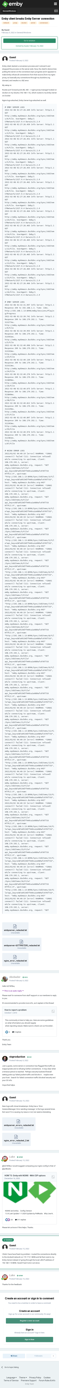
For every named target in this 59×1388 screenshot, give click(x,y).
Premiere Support (28, 1380)
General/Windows (24, 33)
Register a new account (29, 1321)
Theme (22, 1377)
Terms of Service (11, 1380)
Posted (18, 60)
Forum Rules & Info (47, 1380)
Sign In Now (29, 1339)
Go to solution (29, 41)
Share (14, 1356)
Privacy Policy (35, 1377)
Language (11, 1377)
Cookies (47, 1377)
